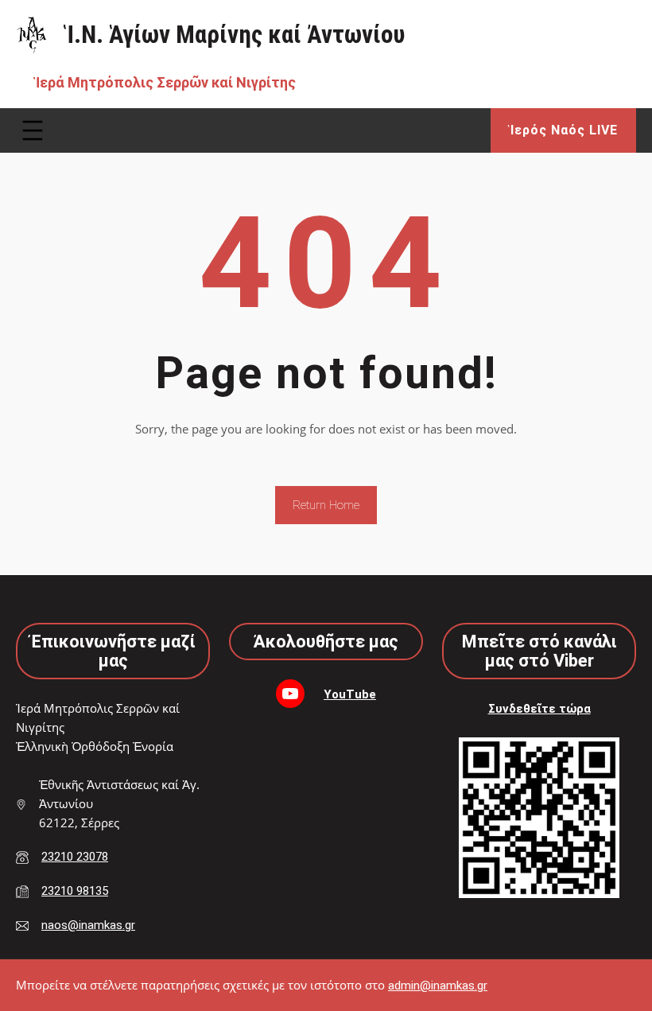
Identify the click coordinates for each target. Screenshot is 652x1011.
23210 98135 (74, 891)
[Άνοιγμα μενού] (32, 130)
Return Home (326, 505)
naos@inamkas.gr (88, 925)
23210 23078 (74, 857)
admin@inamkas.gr (437, 985)
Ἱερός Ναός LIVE (564, 130)
